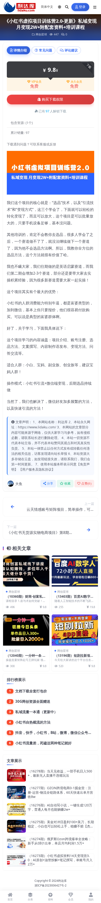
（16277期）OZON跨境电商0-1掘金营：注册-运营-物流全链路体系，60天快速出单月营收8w (60, 792)
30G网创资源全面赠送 (32, 701)
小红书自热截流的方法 (32, 722)
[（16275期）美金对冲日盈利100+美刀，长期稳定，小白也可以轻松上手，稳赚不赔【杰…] (16, 826)
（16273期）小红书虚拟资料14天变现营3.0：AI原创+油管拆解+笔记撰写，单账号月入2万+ (60, 859)
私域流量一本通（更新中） (36, 711)
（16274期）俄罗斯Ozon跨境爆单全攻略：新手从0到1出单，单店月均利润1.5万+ (59, 841)
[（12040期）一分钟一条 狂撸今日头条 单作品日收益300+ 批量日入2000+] (26, 629)
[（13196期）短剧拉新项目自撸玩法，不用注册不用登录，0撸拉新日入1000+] (75, 629)
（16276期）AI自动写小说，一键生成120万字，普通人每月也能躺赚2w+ (60, 807)
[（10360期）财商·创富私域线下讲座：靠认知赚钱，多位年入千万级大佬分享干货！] (26, 570)
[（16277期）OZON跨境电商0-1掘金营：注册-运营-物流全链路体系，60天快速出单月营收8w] (16, 792)
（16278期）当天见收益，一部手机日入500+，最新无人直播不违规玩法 (60, 773)
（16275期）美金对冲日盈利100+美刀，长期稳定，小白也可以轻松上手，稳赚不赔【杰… (61, 824)
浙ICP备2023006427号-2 (50, 885)
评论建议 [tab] (71, 50)
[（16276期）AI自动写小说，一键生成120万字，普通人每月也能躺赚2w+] (16, 809)
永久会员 (76, 81)
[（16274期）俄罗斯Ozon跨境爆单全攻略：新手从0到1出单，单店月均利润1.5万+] (16, 843)
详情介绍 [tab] (20, 50)
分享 (50, 483)
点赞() (86, 483)
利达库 (62, 881)
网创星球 (41, 34)
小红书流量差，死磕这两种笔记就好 (43, 743)
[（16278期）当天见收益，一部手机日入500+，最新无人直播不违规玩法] (16, 775)
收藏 (67, 483)
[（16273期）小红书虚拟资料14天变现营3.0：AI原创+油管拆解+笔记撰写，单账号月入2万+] (16, 860)
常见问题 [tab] (45, 50)
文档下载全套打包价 (31, 691)
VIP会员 (36, 81)
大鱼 (18, 483)
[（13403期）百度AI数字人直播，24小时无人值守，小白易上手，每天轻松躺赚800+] (75, 570)
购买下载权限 (52, 99)
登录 (82, 7)
